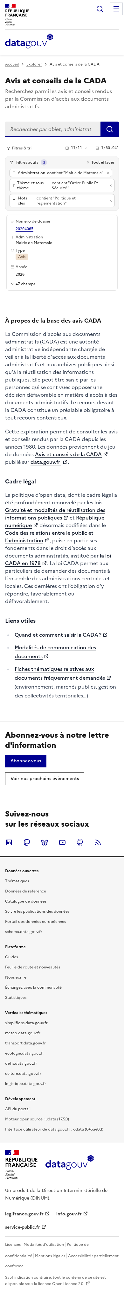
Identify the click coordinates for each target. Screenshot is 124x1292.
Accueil (12, 64)
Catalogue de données (25, 901)
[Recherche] (99, 9)
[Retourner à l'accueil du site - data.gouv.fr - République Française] (69, 1164)
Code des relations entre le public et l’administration (49, 536)
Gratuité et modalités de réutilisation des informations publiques (55, 513)
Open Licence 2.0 (68, 1284)
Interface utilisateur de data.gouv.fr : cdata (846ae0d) (54, 1129)
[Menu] (116, 9)
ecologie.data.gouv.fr (24, 1053)
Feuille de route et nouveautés (32, 967)
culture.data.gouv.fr (23, 1073)
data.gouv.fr (46, 462)
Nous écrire (15, 977)
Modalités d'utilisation (44, 1244)
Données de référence (25, 891)
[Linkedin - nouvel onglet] (9, 842)
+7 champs (25, 284)
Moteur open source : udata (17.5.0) (37, 1119)
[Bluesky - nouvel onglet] (44, 842)
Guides (11, 957)
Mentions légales (50, 1256)
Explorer (34, 64)
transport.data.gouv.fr (25, 1043)
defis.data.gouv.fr (21, 1063)
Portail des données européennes (35, 921)
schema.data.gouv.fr (23, 932)
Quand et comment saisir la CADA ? (58, 635)
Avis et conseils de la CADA (68, 454)
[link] (25, 761)
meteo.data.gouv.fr (22, 1033)
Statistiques (15, 997)
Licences (13, 1244)
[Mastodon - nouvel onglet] (26, 842)
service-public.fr (22, 1227)
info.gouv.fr (69, 1214)
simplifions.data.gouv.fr (26, 1023)
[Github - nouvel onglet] (80, 842)
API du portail (18, 1109)
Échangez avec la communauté (33, 987)
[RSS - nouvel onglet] (98, 842)
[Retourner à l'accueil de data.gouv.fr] (29, 41)
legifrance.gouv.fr (24, 1214)
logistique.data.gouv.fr (25, 1084)
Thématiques (17, 881)
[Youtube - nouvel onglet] (62, 842)
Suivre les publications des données (37, 911)
